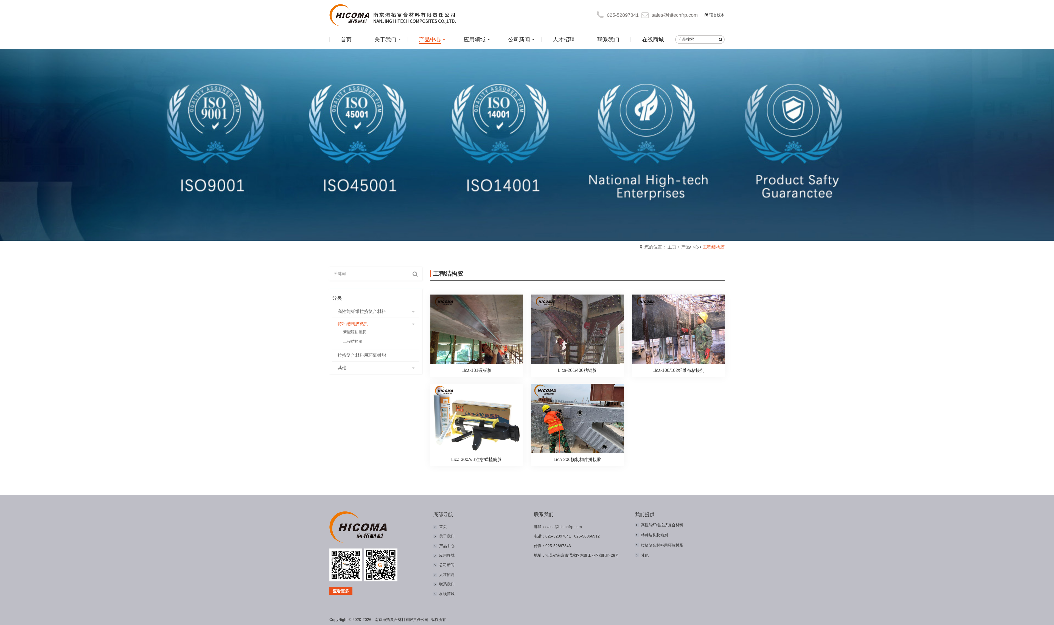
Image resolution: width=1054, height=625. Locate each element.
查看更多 (341, 591)
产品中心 (690, 247)
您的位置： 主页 (660, 247)
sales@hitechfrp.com (675, 15)
